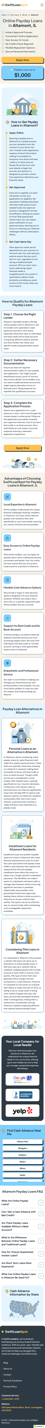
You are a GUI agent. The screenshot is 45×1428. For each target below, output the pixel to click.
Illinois (24, 15)
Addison (22, 1155)
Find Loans (14, 15)
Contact (7, 1374)
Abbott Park (22, 1141)
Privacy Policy (10, 1386)
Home (4, 15)
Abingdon (22, 1148)
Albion (23, 1168)
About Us (8, 1368)
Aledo (22, 1175)
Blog (6, 1362)
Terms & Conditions (13, 1380)
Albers (23, 1161)
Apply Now (22, 59)
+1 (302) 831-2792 (10, 1399)
